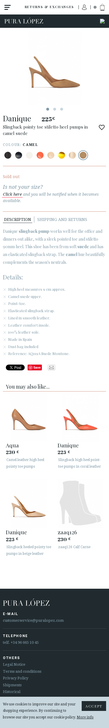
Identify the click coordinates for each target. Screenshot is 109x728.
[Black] (8, 155)
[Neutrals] (51, 155)
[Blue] (19, 155)
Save (37, 367)
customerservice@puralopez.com (33, 620)
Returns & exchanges (49, 7)
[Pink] (40, 155)
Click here (12, 194)
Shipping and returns (62, 219)
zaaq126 (67, 532)
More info (85, 717)
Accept (93, 706)
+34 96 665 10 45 (25, 642)
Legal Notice (14, 664)
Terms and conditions (22, 671)
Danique (68, 445)
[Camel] (83, 155)
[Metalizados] (62, 155)
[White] (29, 155)
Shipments (12, 685)
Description (17, 219)
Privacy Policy (15, 678)
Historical (11, 691)
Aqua (12, 445)
